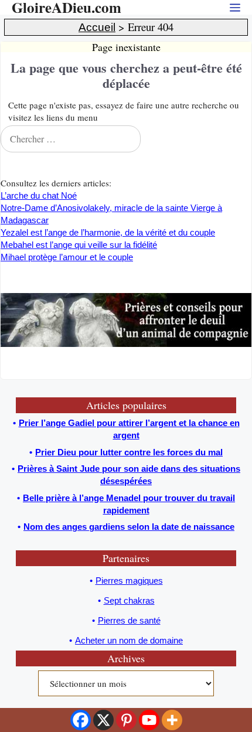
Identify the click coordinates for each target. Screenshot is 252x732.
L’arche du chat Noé (39, 195)
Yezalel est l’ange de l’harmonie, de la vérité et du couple (108, 232)
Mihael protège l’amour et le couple (67, 257)
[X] (103, 720)
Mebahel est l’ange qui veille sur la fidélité (79, 245)
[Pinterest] (126, 720)
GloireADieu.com (66, 7)
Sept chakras (129, 600)
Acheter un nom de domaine (129, 640)
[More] (172, 720)
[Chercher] (239, 139)
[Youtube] (149, 720)
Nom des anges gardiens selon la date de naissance (128, 527)
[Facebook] (80, 720)
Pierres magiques (129, 580)
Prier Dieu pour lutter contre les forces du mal (129, 452)
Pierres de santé (129, 620)
